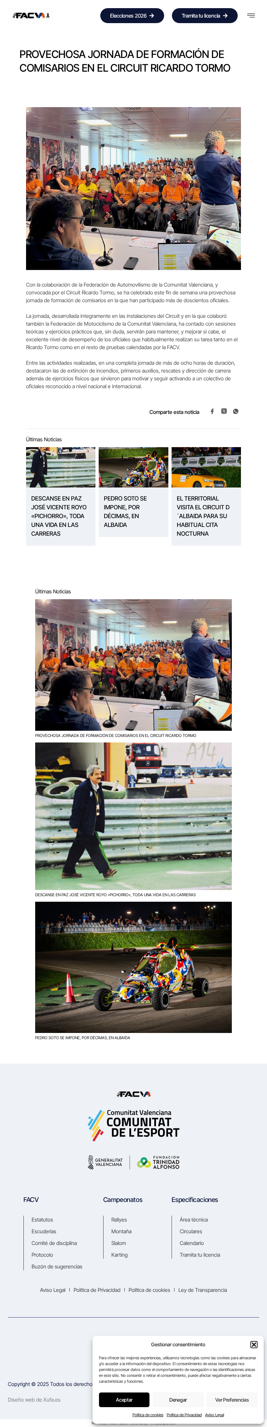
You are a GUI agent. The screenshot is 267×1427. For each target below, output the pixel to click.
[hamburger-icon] (251, 15)
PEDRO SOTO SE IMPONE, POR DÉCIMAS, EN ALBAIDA (125, 511)
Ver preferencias (231, 1400)
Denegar (178, 1400)
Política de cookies (148, 1414)
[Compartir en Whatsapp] (236, 411)
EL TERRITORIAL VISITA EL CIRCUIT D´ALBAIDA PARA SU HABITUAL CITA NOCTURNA (203, 516)
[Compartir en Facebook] (212, 411)
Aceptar (124, 1400)
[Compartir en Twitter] (224, 411)
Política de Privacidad (184, 1414)
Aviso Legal (214, 1414)
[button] (254, 1344)
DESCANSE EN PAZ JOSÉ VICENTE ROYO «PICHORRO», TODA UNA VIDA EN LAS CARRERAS (59, 516)
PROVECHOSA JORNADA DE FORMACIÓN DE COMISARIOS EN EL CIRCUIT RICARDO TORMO (115, 735)
